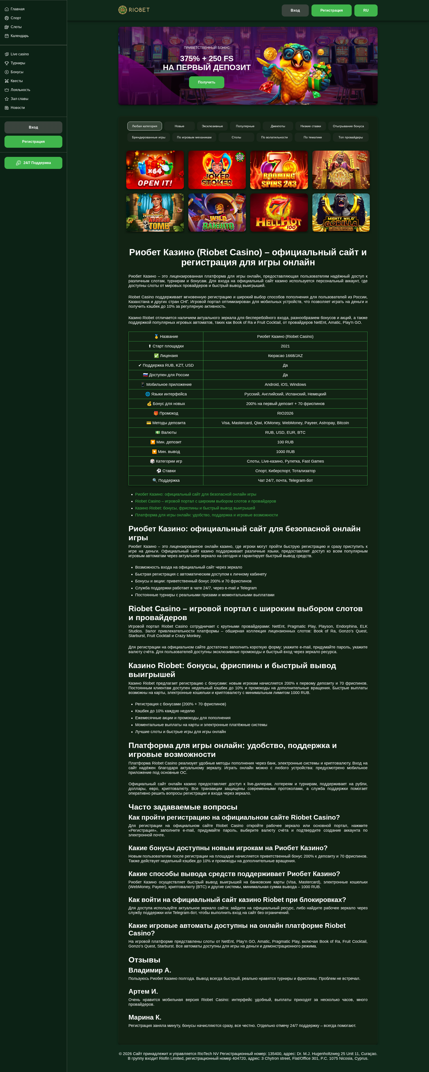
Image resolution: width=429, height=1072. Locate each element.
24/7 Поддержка (37, 163)
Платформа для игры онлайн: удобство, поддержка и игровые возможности (206, 515)
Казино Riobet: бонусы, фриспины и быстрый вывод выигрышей (195, 508)
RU (366, 10)
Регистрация (331, 10)
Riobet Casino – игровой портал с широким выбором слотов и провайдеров (205, 501)
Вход (295, 10)
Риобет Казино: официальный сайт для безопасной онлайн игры (195, 494)
